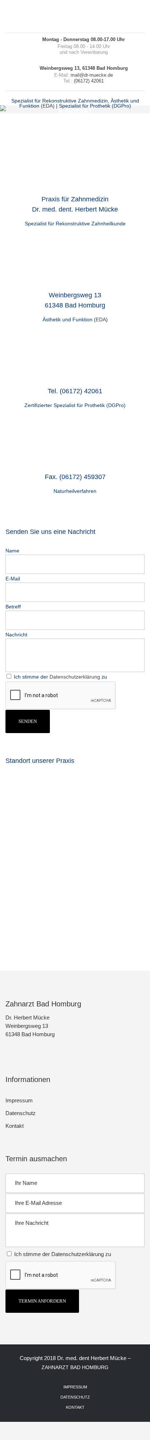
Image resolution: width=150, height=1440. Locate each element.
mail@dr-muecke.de (92, 75)
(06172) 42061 (89, 81)
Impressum (19, 1100)
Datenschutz (20, 1113)
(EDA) (48, 106)
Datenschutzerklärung (75, 677)
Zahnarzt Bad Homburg (75, 1367)
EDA (101, 319)
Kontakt (14, 1126)
